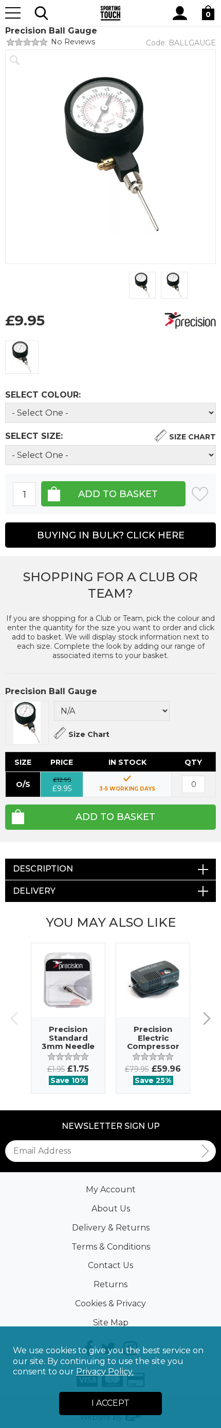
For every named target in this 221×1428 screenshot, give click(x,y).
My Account (111, 1189)
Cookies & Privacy (110, 1303)
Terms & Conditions (110, 1247)
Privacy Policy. (105, 1371)
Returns (110, 1284)
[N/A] (22, 357)
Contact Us (110, 1265)
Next (207, 1018)
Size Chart (192, 436)
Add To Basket (115, 817)
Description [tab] (43, 869)
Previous (14, 1018)
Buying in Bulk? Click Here (111, 535)
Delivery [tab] (34, 891)
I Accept (110, 1403)
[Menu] (13, 13)
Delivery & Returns (111, 1228)
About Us (110, 1208)
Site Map (110, 1322)
